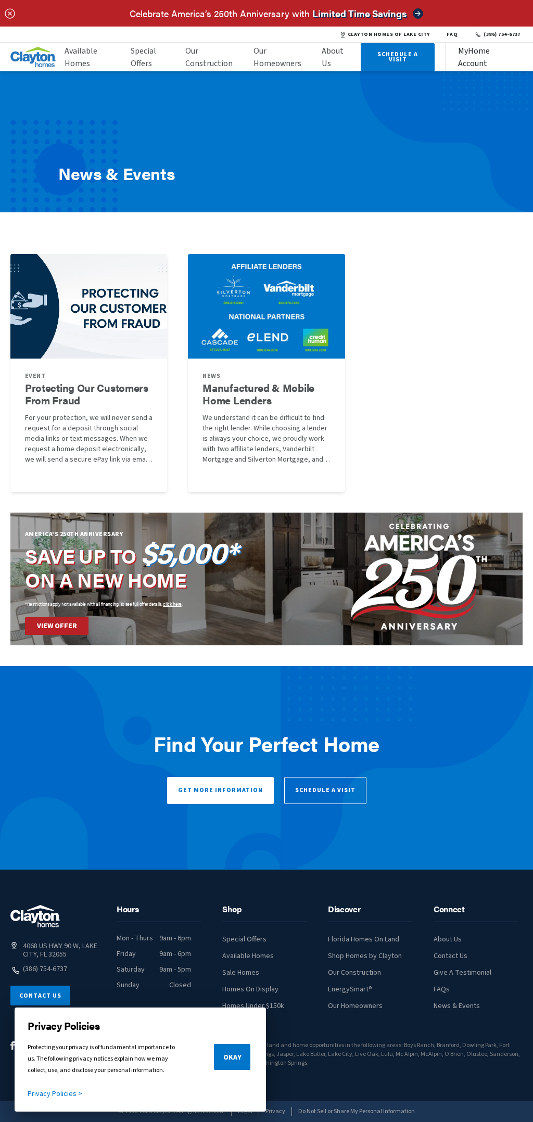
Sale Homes (240, 972)
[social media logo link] (12, 1045)
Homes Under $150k (253, 1006)
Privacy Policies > (55, 1094)
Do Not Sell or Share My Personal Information (356, 1111)
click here (172, 604)
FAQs (442, 989)
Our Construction (209, 57)
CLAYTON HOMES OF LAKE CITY (389, 34)
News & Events (457, 1006)
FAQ (452, 34)
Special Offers (143, 57)
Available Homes (81, 57)
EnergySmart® (350, 989)
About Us (333, 57)
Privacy (275, 1111)
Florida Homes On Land (363, 939)
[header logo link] (33, 57)
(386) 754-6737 (502, 34)
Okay (232, 1057)
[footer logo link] (35, 916)
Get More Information (220, 790)
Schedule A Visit (397, 57)
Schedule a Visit (325, 790)
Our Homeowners (277, 57)
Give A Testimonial (462, 972)
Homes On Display (250, 989)
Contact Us (40, 995)
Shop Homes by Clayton (365, 956)
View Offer (57, 626)
